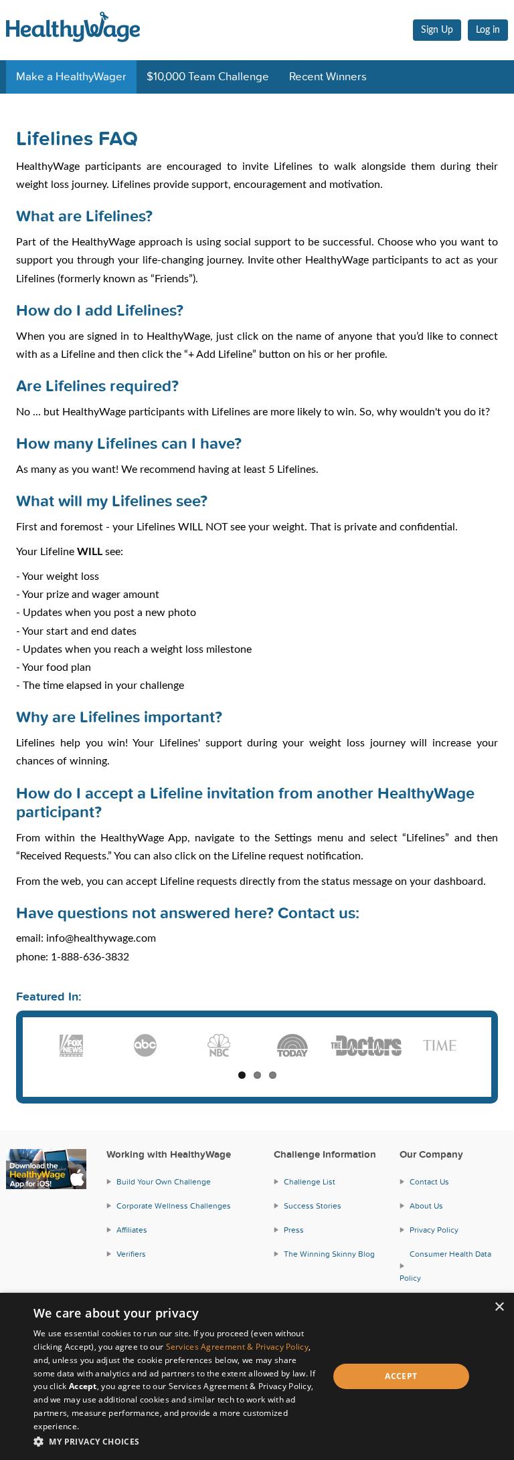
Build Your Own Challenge (163, 1181)
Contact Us (429, 1181)
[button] (176, 1441)
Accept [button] (401, 1376)
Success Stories (312, 1206)
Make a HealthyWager (71, 77)
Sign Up (437, 30)
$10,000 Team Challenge (208, 77)
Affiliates (131, 1230)
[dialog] (257, 1376)
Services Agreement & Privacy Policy (237, 1346)
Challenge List (309, 1181)
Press (294, 1230)
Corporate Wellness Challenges (173, 1206)
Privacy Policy (434, 1230)
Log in (488, 30)
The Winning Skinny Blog (329, 1254)
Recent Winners (328, 77)
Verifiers (131, 1254)
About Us (426, 1206)
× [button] (499, 1307)
